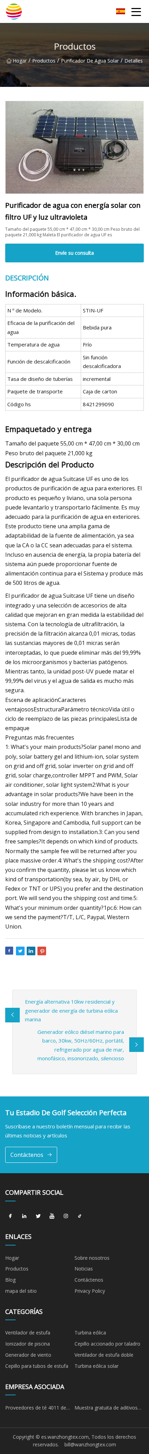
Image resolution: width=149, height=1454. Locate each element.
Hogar (20, 60)
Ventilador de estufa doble (103, 1354)
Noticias (83, 1268)
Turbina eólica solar (96, 1366)
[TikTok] (79, 1216)
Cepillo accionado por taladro (107, 1343)
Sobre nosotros (91, 1258)
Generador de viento (28, 1354)
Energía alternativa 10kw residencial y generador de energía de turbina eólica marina (71, 1010)
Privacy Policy (89, 1291)
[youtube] (52, 1216)
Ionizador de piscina (27, 1343)
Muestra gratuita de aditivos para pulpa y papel (106, 1408)
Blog (10, 1279)
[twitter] (38, 1216)
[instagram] (66, 1216)
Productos (43, 60)
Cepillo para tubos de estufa (36, 1366)
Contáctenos (26, 1155)
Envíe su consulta (74, 253)
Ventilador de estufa (27, 1332)
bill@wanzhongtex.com (90, 1444)
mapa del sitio (21, 1291)
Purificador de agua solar (90, 60)
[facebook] (10, 1216)
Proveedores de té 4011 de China (35, 1408)
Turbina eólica (90, 1332)
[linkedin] (24, 1216)
